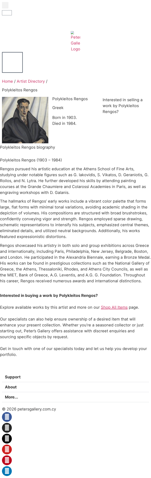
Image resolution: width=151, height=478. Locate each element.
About (11, 387)
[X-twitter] (7, 439)
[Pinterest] (7, 460)
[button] (5, 5)
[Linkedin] (7, 471)
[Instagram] (7, 428)
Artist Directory (31, 81)
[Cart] (7, 12)
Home (7, 81)
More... (11, 397)
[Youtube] (7, 449)
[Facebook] (7, 417)
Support (13, 377)
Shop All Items (114, 307)
